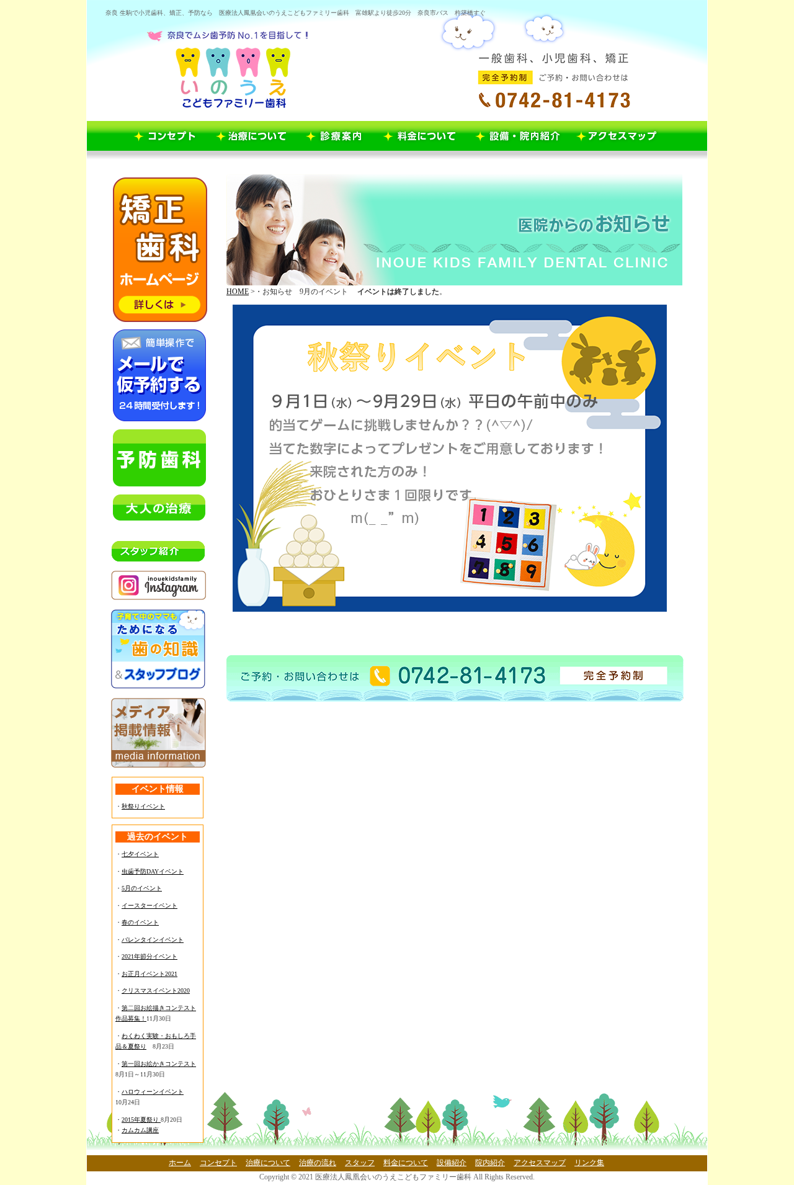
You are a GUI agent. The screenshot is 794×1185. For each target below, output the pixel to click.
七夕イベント (140, 854)
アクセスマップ (540, 1162)
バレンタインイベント (153, 939)
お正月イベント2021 (149, 973)
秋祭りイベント (143, 806)
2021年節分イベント (149, 956)
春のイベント (140, 922)
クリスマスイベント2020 (156, 990)
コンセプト (218, 1162)
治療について (268, 1162)
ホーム (180, 1162)
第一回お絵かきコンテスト (159, 1063)
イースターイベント (149, 905)
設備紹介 (451, 1162)
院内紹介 (490, 1162)
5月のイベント (142, 888)
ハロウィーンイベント (153, 1091)
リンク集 (589, 1162)
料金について (405, 1162)
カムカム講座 (140, 1130)
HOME (237, 291)
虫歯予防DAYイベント (153, 871)
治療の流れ (317, 1162)
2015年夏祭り (141, 1119)
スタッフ (360, 1162)
